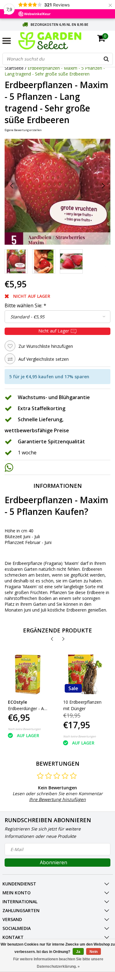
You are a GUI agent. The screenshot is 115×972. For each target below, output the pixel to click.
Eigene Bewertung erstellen (23, 130)
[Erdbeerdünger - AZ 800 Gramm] (28, 674)
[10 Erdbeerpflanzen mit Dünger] (83, 674)
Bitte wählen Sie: (25, 305)
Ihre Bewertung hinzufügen (57, 799)
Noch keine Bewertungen (24, 729)
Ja (78, 952)
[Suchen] (106, 58)
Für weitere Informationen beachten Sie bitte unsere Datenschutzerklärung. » (58, 963)
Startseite (14, 68)
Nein (94, 952)
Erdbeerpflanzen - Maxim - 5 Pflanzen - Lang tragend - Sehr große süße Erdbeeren (55, 71)
